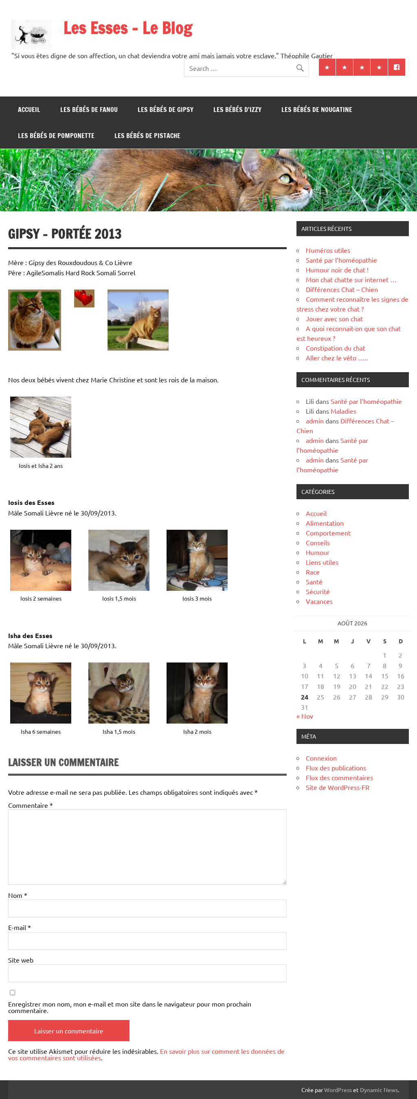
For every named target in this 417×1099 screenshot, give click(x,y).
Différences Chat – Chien (342, 289)
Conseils (318, 542)
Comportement (328, 533)
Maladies (343, 411)
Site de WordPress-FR (337, 787)
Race (313, 572)
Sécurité (318, 591)
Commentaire (30, 805)
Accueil (29, 109)
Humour (317, 552)
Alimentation (325, 523)
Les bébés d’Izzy (237, 109)
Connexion (321, 758)
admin (315, 421)
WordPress (338, 1089)
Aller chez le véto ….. (337, 357)
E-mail (19, 927)
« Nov (304, 716)
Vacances (319, 601)
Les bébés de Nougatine (316, 109)
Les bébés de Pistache (147, 135)
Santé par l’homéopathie (341, 260)
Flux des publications (336, 767)
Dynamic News (379, 1089)
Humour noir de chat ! (337, 269)
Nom (17, 895)
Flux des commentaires (339, 777)
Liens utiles (322, 562)
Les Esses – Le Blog (128, 27)
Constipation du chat (335, 348)
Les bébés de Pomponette (56, 135)
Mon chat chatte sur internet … (351, 279)
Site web (20, 959)
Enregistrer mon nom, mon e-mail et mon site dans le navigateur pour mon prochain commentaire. (129, 1006)
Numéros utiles (328, 250)
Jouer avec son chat (334, 318)
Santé (314, 581)
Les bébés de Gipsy (165, 109)
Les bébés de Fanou (89, 109)
